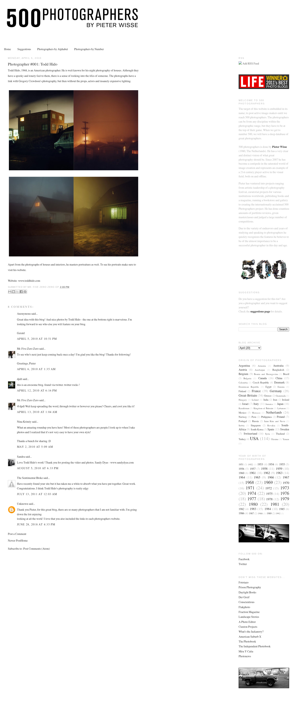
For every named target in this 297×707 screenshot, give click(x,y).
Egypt (268, 386)
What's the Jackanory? (251, 631)
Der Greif (244, 597)
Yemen (286, 439)
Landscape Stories (249, 617)
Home (7, 49)
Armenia (262, 365)
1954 (271, 464)
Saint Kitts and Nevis (274, 421)
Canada (262, 378)
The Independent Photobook (255, 646)
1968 (249, 482)
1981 (274, 504)
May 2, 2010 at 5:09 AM (35, 447)
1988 (260, 513)
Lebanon (281, 408)
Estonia (281, 386)
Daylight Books (247, 592)
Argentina (244, 365)
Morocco (256, 412)
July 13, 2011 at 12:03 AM (37, 494)
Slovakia (271, 425)
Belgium (243, 374)
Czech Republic (261, 382)
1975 (269, 493)
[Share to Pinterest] (25, 292)
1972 (268, 488)
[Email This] (10, 292)
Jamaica (269, 403)
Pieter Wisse (279, 147)
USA (254, 438)
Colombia (243, 382)
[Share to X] (17, 292)
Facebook (244, 559)
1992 (278, 513)
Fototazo (244, 582)
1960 (241, 473)
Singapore (256, 425)
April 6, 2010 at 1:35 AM (36, 369)
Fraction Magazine (249, 612)
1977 (251, 499)
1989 (269, 513)
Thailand (280, 433)
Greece (268, 395)
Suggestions (24, 49)
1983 (253, 508)
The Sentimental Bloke (30, 478)
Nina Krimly (24, 421)
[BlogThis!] (14, 292)
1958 (264, 468)
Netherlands (274, 412)
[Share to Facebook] (21, 292)
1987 (251, 513)
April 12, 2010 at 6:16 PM (37, 390)
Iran (275, 399)
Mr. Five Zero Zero (28, 348)
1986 (241, 513)
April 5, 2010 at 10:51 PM (37, 339)
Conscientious (246, 602)
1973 (284, 488)
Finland (242, 391)
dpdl (19, 379)
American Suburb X (250, 636)
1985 (282, 509)
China (279, 378)
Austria (243, 369)
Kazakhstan (244, 408)
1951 (241, 464)
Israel (245, 404)
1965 (257, 477)
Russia (255, 421)
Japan (280, 404)
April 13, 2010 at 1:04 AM (37, 412)
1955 (282, 464)
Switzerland (250, 433)
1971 (250, 488)
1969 (268, 482)
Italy (256, 404)
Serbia (241, 425)
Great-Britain (248, 395)
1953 (260, 464)
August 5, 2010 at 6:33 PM (38, 468)
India (266, 399)
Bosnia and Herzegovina (266, 374)
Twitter (243, 564)
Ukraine (274, 439)
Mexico (242, 412)
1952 (250, 464)
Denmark (279, 382)
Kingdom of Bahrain (263, 408)
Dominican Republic (249, 386)
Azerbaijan (260, 369)
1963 (279, 472)
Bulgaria (247, 378)
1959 (279, 468)
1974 (251, 493)
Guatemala (281, 395)
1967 (286, 477)
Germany (276, 390)
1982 (241, 509)
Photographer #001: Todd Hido (32, 64)
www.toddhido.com (29, 281)
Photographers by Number (89, 49)
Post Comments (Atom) (36, 548)
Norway (243, 417)
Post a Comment (17, 534)
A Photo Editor (247, 622)
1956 (241, 469)
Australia (278, 365)
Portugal (243, 421)
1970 (286, 482)
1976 (284, 493)
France (256, 390)
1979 (284, 499)
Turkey (242, 439)
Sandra (21, 456)
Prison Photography (250, 587)
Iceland (255, 399)
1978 (269, 499)
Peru (254, 417)
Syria (267, 433)
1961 (252, 472)
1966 (271, 477)
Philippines (266, 417)
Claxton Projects (248, 627)
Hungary (243, 399)
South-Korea (257, 429)
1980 (253, 504)
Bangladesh (278, 369)
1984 (267, 508)
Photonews (245, 656)
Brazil (286, 374)
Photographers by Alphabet (52, 49)
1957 (253, 469)
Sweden (284, 429)
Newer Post (14, 540)
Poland (281, 417)
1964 (242, 477)
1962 (266, 472)
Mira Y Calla (246, 651)
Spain (271, 429)
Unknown (22, 504)
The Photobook (247, 641)
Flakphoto (244, 607)
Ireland (285, 399)
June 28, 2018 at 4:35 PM (36, 524)
